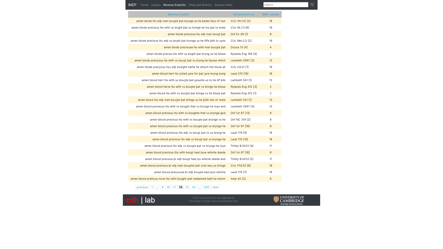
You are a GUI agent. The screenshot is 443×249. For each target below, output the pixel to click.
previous (142, 187)
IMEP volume (270, 14)
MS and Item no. (244, 14)
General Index (224, 5)
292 (206, 187)
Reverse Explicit (178, 14)
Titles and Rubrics (200, 5)
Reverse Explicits (174, 5)
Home (145, 5)
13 (187, 187)
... (157, 187)
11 (174, 187)
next (215, 187)
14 (193, 187)
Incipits (156, 5)
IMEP (132, 5)
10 (168, 187)
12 (180, 187)
